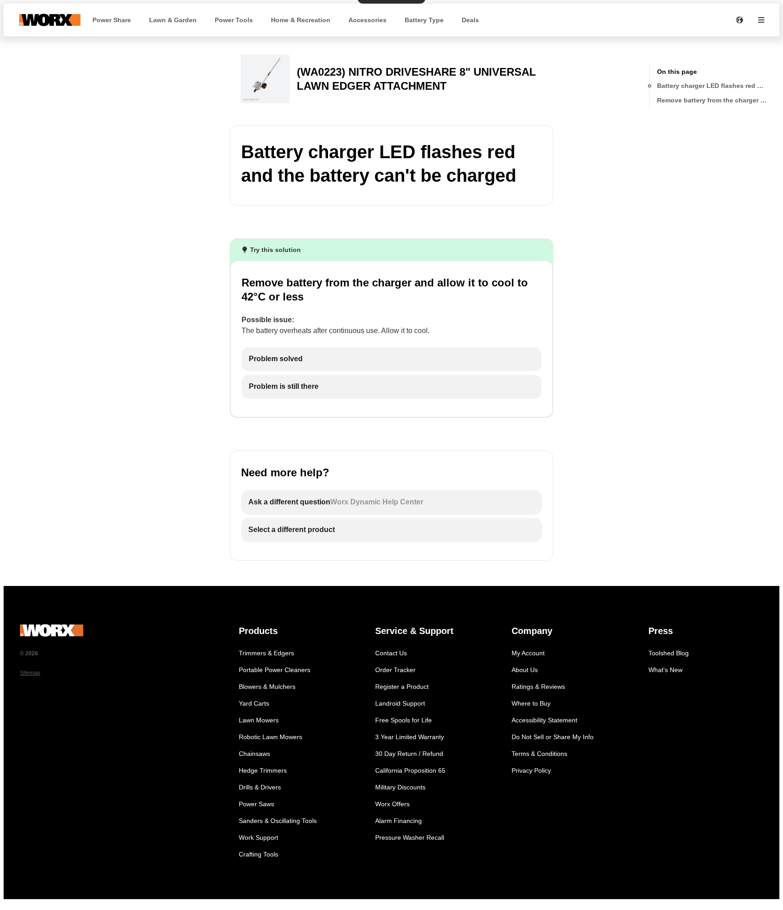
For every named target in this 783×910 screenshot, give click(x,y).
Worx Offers (392, 804)
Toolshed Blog (668, 653)
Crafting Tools (258, 854)
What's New (665, 669)
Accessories (367, 20)
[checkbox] (391, 359)
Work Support (258, 837)
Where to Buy (531, 703)
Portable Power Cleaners (274, 669)
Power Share (111, 20)
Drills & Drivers (260, 787)
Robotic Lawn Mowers (270, 737)
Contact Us (391, 653)
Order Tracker (395, 669)
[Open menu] (761, 20)
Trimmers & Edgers (266, 653)
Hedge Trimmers (263, 770)
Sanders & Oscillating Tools (278, 820)
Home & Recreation (300, 20)
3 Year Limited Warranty (409, 737)
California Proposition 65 (410, 770)
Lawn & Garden (173, 20)
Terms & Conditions (539, 753)
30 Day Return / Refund (409, 753)
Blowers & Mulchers (267, 686)
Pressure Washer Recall (409, 837)
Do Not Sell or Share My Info (553, 737)
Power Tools (234, 20)
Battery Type (424, 20)
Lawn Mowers (259, 720)
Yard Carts (254, 703)
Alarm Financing (398, 820)
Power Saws (256, 804)
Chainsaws (254, 753)
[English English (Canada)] (739, 20)
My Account (528, 653)
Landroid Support (400, 703)
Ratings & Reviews (538, 686)
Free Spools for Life (403, 720)
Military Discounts (400, 787)
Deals (470, 20)
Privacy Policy (531, 770)
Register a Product (402, 686)
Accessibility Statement (544, 720)
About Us (525, 669)
